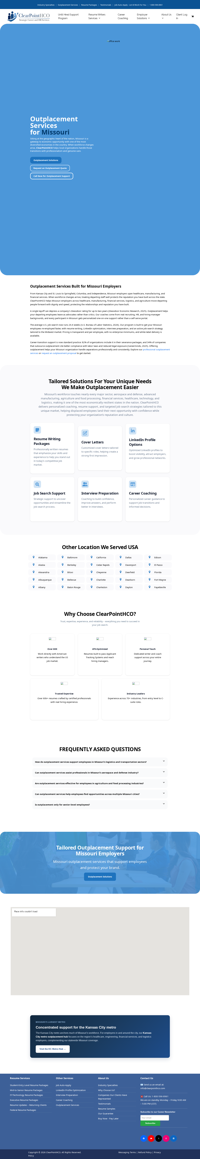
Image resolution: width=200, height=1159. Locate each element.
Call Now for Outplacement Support (52, 176)
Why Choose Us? (106, 1090)
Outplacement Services (68, 5)
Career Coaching (64, 1099)
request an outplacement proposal (59, 353)
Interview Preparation (67, 1094)
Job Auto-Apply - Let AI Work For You (130, 5)
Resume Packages (89, 5)
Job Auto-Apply (63, 1085)
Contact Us (146, 1078)
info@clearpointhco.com (152, 1088)
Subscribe (150, 1123)
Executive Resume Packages (24, 1099)
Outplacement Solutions (46, 160)
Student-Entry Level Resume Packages (29, 1085)
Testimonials (105, 5)
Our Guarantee (105, 1113)
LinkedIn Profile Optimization (71, 1090)
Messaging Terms (127, 1152)
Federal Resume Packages (23, 1109)
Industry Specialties (108, 1085)
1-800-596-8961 (156, 5)
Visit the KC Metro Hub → (53, 1049)
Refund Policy (145, 1152)
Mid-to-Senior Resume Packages (26, 1090)
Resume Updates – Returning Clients (28, 1104)
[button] (193, 16)
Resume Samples (106, 1108)
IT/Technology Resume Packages (26, 1094)
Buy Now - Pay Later (108, 1118)
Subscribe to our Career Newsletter (157, 1112)
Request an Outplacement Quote (50, 168)
